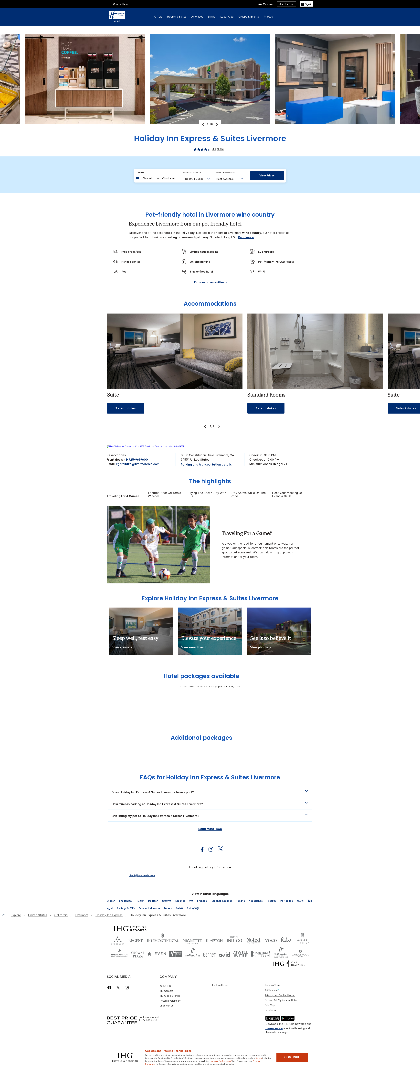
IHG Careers (166, 990)
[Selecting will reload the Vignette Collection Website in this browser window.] (192, 940)
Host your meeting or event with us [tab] (287, 494)
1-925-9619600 (137, 459)
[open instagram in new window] (209, 849)
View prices (267, 175)
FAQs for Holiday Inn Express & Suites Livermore (210, 777)
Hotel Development (170, 1000)
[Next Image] (216, 124)
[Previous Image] (203, 124)
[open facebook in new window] (200, 849)
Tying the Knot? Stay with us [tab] (207, 494)
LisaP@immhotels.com (142, 875)
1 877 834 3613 (148, 1020)
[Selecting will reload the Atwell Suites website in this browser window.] (240, 954)
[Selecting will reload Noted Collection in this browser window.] (253, 940)
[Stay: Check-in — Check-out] (156, 178)
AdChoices (271, 990)
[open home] (5, 915)
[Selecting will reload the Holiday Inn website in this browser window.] (192, 954)
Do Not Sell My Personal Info (281, 1000)
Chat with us (166, 1005)
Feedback (270, 1010)
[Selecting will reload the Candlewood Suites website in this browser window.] (300, 954)
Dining (211, 16)
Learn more (274, 1028)
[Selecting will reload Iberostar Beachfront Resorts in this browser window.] (119, 954)
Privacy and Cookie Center (280, 995)
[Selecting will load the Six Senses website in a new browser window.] (117, 940)
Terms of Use (272, 985)
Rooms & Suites (176, 16)
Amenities (197, 16)
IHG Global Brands (170, 995)
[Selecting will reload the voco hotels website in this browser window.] (271, 940)
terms (259, 1057)
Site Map (270, 1005)
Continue (292, 1057)
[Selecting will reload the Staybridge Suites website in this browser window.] (260, 954)
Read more (246, 237)
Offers (158, 16)
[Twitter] (118, 987)
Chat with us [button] (121, 4)
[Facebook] (110, 987)
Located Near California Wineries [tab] (164, 494)
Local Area (227, 16)
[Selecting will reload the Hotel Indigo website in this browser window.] (234, 940)
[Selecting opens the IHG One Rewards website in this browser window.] (289, 963)
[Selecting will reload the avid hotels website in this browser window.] (224, 954)
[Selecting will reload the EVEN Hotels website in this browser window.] (157, 954)
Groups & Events (249, 16)
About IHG (165, 986)
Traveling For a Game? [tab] (123, 496)
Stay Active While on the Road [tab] (248, 494)
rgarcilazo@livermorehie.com (137, 464)
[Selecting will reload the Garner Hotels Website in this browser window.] (209, 954)
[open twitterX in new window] (219, 849)
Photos (268, 16)
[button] (306, 3)
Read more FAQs (210, 829)
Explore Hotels (220, 985)
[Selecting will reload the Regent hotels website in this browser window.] (135, 940)
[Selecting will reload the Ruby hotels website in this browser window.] (286, 940)
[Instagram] (127, 987)
